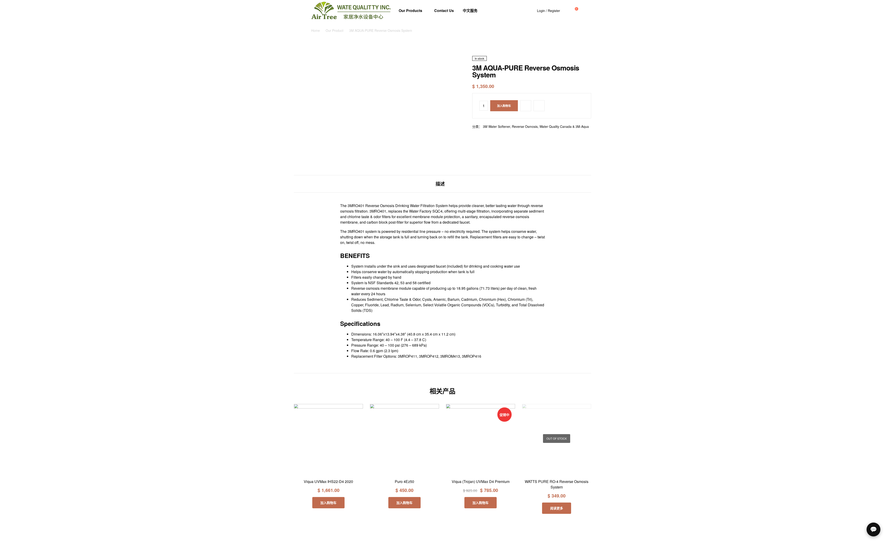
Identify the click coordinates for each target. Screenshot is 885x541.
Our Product (334, 30)
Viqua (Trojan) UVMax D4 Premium (481, 481)
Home (315, 30)
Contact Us (444, 10)
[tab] (440, 183)
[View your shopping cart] (572, 10)
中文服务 (470, 10)
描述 (440, 183)
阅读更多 (556, 508)
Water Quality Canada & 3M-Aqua (564, 126)
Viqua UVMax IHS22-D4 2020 (328, 481)
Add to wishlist (525, 105)
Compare (539, 105)
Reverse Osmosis (525, 126)
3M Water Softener (496, 126)
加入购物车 (504, 106)
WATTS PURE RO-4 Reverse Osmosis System (556, 484)
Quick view (339, 471)
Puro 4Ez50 (404, 481)
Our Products (410, 10)
